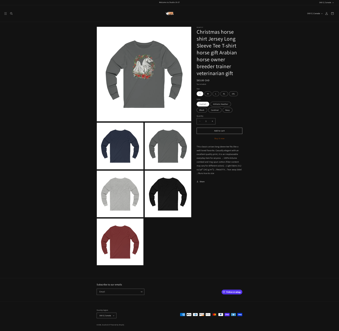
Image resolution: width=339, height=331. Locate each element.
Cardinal (215, 110)
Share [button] (202, 181)
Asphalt (202, 104)
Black (201, 110)
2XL (233, 94)
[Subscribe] (141, 292)
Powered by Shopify (117, 325)
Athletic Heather (220, 104)
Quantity (200, 116)
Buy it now (220, 138)
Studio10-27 (106, 325)
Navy (227, 110)
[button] (5, 13)
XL (224, 94)
